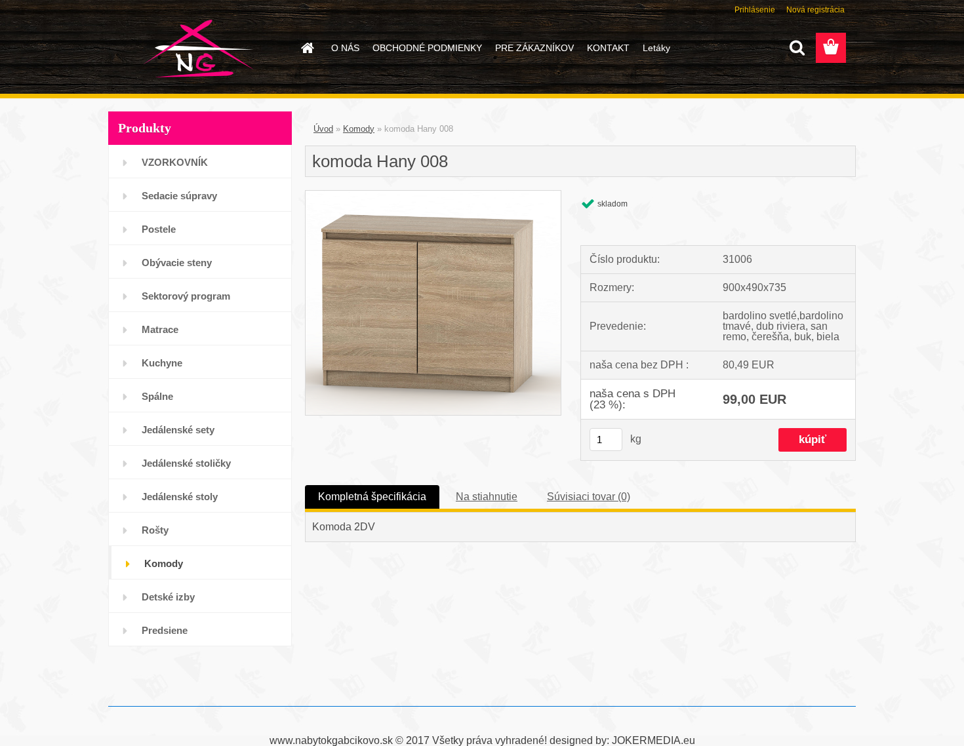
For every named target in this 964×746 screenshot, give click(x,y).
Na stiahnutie (486, 496)
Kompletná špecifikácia (372, 496)
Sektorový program (186, 296)
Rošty (155, 530)
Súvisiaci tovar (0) (588, 496)
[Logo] (198, 48)
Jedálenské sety (178, 429)
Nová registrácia (815, 9)
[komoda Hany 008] (433, 195)
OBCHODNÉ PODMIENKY (427, 48)
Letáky (656, 48)
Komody (163, 563)
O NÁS (345, 48)
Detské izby (168, 596)
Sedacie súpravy (179, 195)
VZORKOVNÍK (175, 162)
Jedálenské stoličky (186, 463)
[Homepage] (306, 48)
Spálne (157, 396)
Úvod (323, 129)
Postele (159, 229)
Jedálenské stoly (180, 496)
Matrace (160, 329)
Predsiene (165, 630)
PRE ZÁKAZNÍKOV (534, 48)
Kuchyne (162, 362)
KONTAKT (608, 48)
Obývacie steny (177, 262)
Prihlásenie (754, 9)
